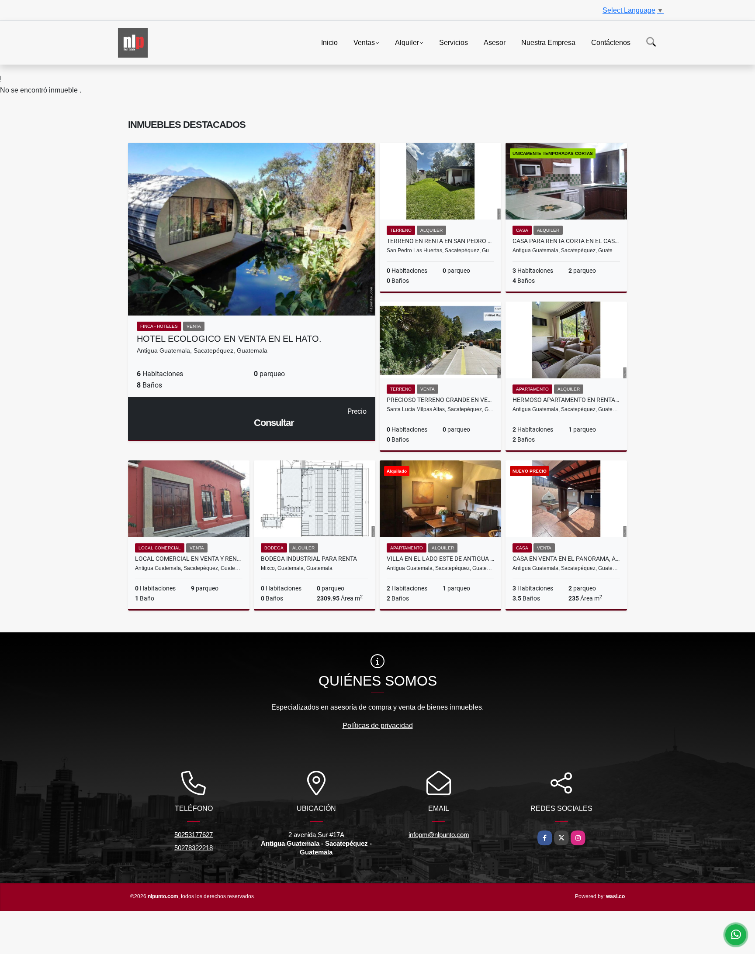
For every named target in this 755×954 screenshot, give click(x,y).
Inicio (329, 42)
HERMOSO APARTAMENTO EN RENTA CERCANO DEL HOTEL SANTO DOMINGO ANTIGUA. (566, 399)
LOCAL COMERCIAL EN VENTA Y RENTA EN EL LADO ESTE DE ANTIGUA (188, 558)
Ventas (364, 42)
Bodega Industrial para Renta (309, 558)
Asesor (495, 42)
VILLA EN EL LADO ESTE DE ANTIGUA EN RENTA (440, 558)
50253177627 (193, 834)
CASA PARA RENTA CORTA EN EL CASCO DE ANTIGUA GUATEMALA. (566, 240)
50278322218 (193, 847)
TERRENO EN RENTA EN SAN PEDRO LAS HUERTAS (440, 240)
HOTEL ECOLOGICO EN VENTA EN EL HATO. (229, 338)
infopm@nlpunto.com (439, 834)
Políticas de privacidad (378, 725)
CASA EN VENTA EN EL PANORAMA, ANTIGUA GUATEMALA (566, 558)
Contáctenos (610, 42)
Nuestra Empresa (548, 42)
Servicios (453, 42)
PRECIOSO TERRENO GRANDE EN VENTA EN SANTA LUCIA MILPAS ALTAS (440, 399)
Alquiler (407, 42)
